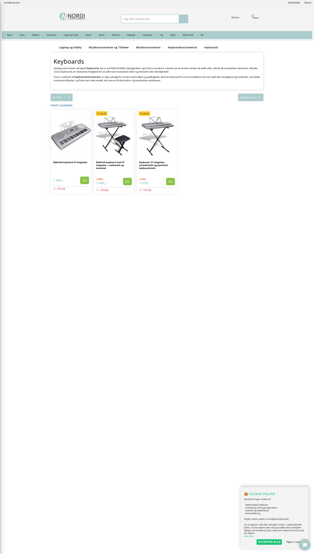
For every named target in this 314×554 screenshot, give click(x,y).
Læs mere (249, 536)
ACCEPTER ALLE (269, 541)
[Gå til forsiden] (54, 47)
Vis (84, 180)
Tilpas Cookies (294, 541)
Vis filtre (57, 97)
